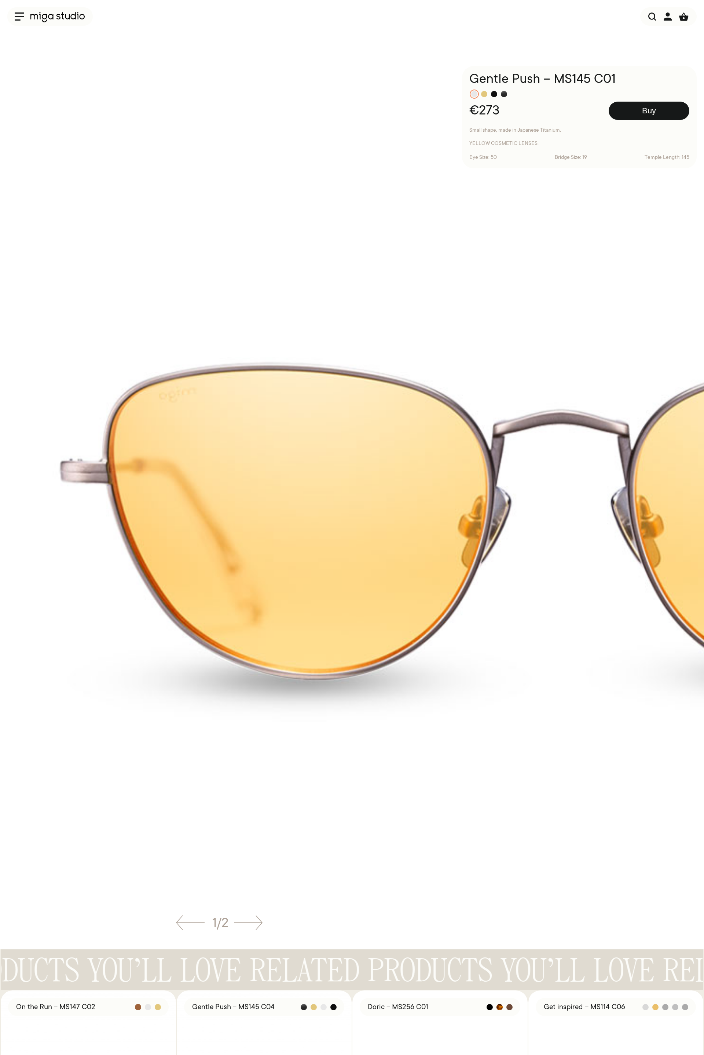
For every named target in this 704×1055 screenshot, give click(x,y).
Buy (649, 110)
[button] (190, 925)
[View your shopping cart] (683, 16)
